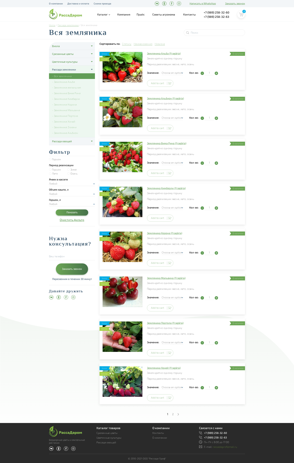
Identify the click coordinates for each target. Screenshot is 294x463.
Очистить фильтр (72, 220)
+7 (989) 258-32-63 (216, 16)
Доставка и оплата (78, 3)
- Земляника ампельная (66, 87)
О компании (56, 3)
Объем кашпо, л (59, 189)
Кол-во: (194, 72)
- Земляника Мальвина (66, 110)
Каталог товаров (108, 428)
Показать (72, 212)
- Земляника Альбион (65, 132)
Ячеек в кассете (58, 179)
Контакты (189, 14)
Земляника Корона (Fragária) (164, 233)
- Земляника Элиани (64, 127)
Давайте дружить (66, 291)
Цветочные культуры (64, 61)
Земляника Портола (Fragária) (165, 322)
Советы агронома (163, 14)
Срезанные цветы (63, 53)
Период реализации (61, 165)
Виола (56, 46)
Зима (73, 169)
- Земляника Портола (65, 115)
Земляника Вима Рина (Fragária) (166, 143)
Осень (74, 173)
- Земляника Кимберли (66, 98)
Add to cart (157, 83)
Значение (152, 72)
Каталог (102, 14)
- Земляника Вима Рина (66, 93)
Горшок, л (55, 199)
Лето (55, 173)
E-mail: (220, 446)
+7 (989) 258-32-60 (216, 12)
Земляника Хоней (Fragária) (164, 367)
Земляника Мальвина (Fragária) (166, 277)
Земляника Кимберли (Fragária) (166, 188)
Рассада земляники (68, 25)
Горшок (56, 159)
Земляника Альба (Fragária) (164, 53)
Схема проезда (102, 3)
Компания (123, 14)
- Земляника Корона (64, 104)
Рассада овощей (62, 141)
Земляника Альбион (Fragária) (165, 98)
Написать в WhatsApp (203, 3)
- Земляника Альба (63, 81)
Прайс (141, 14)
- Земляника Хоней (63, 121)
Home (52, 25)
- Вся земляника (62, 76)
